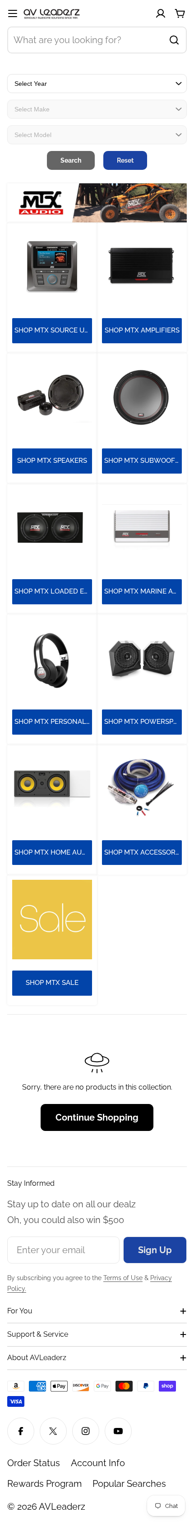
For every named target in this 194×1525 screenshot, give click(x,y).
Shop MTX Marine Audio (143, 591)
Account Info (98, 1463)
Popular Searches (129, 1483)
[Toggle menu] (12, 13)
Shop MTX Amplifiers (142, 330)
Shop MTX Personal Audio (53, 722)
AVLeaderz (62, 1506)
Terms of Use (123, 1277)
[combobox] (97, 40)
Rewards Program (44, 1483)
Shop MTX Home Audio (53, 852)
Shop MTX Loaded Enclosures (53, 591)
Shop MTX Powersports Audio (143, 722)
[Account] (160, 13)
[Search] (174, 40)
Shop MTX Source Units (53, 330)
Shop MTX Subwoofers (143, 461)
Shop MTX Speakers (52, 461)
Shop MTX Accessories (143, 852)
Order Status (33, 1463)
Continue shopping (97, 1117)
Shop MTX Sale (52, 983)
